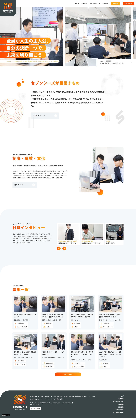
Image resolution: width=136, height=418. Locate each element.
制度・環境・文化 (95, 3)
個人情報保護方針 (118, 412)
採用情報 (115, 3)
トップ (77, 3)
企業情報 (84, 3)
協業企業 (105, 3)
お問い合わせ (128, 3)
